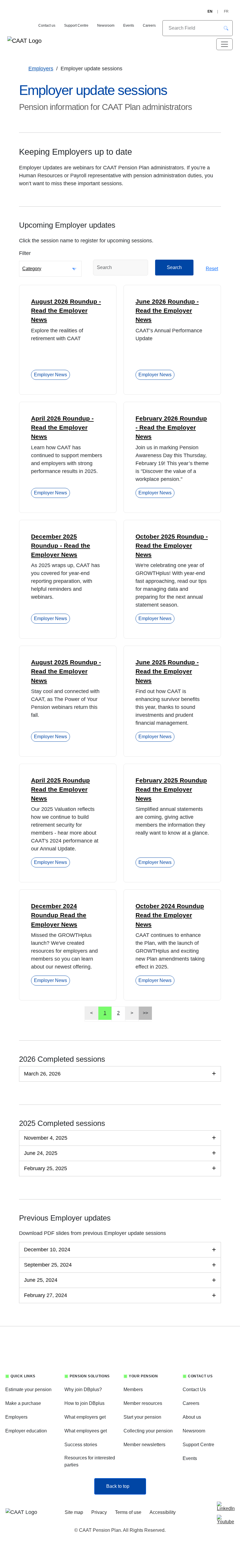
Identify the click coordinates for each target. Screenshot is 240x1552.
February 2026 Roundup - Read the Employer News (171, 427)
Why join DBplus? (83, 1389)
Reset (212, 268)
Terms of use (128, 1512)
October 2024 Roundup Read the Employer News (170, 915)
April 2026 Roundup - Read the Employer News (62, 427)
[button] (226, 28)
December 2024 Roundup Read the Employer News (58, 915)
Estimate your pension (28, 1389)
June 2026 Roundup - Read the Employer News (167, 310)
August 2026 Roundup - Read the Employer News (66, 310)
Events (128, 25)
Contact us (46, 25)
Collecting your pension (148, 1430)
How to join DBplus (84, 1403)
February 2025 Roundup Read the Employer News (171, 789)
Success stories (80, 1444)
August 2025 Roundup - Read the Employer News (66, 671)
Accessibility (163, 1512)
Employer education (26, 1430)
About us (192, 1417)
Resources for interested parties (89, 1461)
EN (210, 11)
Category (31, 268)
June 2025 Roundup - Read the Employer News (167, 671)
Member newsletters (144, 1444)
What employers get (85, 1417)
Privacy (99, 1512)
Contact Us (194, 1389)
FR (226, 11)
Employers (40, 69)
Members (133, 1389)
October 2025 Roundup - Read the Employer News (172, 545)
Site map (74, 1512)
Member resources (143, 1403)
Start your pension (142, 1417)
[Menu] (224, 44)
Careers (149, 25)
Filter (25, 253)
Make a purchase (23, 1403)
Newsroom (105, 25)
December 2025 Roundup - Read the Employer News (60, 545)
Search (174, 267)
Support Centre (76, 25)
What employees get (85, 1430)
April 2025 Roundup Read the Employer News (60, 789)
